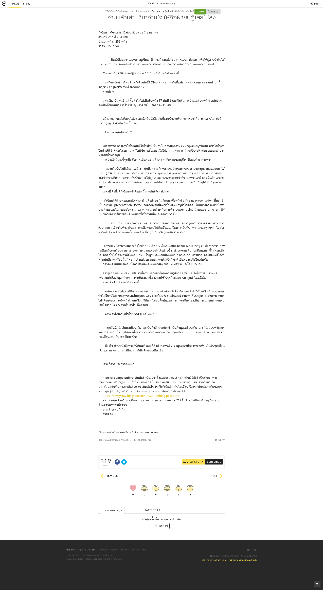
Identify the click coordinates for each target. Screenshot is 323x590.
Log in (163, 526)
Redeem (113, 549)
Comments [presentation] (113, 510)
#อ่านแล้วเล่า (109, 432)
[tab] (113, 510)
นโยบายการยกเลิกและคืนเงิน (243, 560)
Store (26, 4)
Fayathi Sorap (168, 3)
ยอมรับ (200, 11)
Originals (81, 549)
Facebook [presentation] (152, 511)
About (123, 549)
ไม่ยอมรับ (213, 11)
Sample (102, 549)
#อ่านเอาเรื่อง (122, 432)
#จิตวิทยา (134, 432)
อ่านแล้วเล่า (153, 3)
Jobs (144, 549)
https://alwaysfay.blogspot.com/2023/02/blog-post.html (141, 396)
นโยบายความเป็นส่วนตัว (162, 11)
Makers (15, 4)
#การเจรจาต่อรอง (149, 432)
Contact (134, 549)
